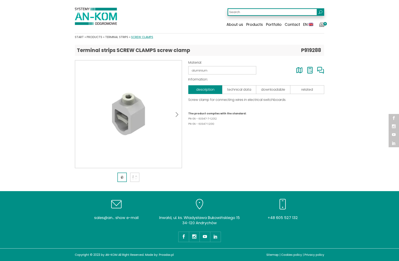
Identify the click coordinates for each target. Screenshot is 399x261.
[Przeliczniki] (310, 70)
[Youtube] (394, 135)
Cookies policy (291, 255)
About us (235, 24)
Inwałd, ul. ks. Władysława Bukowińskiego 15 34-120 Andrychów (199, 220)
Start (79, 37)
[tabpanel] (128, 114)
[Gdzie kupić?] (299, 70)
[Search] (320, 12)
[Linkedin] (394, 143)
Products (254, 24)
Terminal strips (116, 37)
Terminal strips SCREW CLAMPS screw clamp (133, 50)
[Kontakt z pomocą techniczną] (320, 70)
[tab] (122, 177)
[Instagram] (394, 126)
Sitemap (272, 255)
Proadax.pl (166, 255)
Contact (292, 24)
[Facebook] (394, 118)
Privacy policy (314, 255)
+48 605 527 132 (282, 217)
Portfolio (274, 24)
